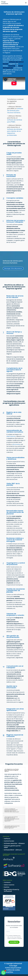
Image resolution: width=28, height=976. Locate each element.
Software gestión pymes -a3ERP (12, 846)
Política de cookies (13, 970)
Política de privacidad (13, 968)
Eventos (6, 887)
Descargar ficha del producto (13, 268)
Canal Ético (9, 972)
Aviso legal (13, 966)
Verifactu (7, 839)
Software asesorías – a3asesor (14, 843)
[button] (3, 972)
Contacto (7, 882)
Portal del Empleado (13, 67)
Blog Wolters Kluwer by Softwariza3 (11, 890)
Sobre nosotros (9, 885)
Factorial (11, 66)
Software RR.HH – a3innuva (13, 850)
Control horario (9, 841)
